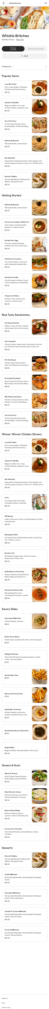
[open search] (45, 66)
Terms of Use (6, 1007)
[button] (24, 88)
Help (3, 1003)
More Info (20, 40)
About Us (5, 998)
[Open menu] (45, 3)
